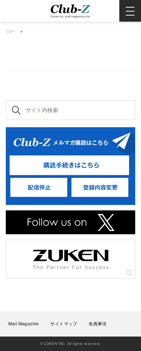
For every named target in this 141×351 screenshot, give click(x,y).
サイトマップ (63, 324)
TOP (10, 31)
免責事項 (98, 324)
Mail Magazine (23, 324)
